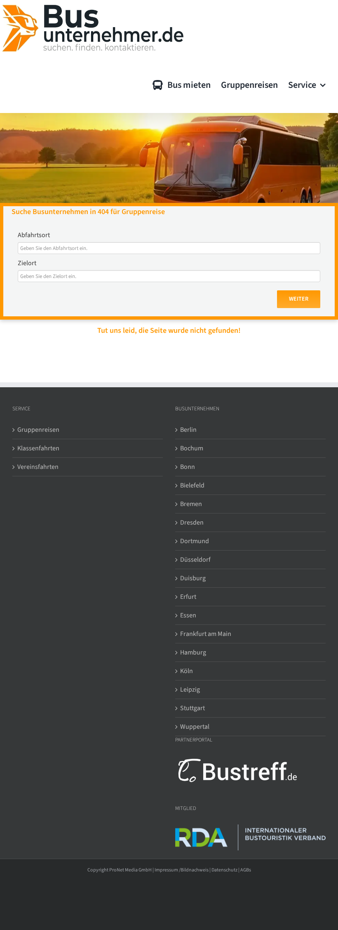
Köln (186, 671)
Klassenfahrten (38, 448)
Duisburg (193, 578)
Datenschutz (224, 869)
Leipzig (190, 689)
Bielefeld (192, 485)
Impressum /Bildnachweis (182, 869)
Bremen (191, 504)
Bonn (187, 466)
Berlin (188, 429)
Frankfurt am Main (205, 633)
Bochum (191, 448)
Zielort (27, 263)
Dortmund (194, 541)
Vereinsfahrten (38, 466)
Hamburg (193, 652)
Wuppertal (194, 726)
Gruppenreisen (38, 429)
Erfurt (188, 596)
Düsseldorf (195, 559)
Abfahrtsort (34, 235)
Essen (188, 615)
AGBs (245, 869)
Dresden (192, 522)
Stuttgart (192, 708)
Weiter (298, 299)
